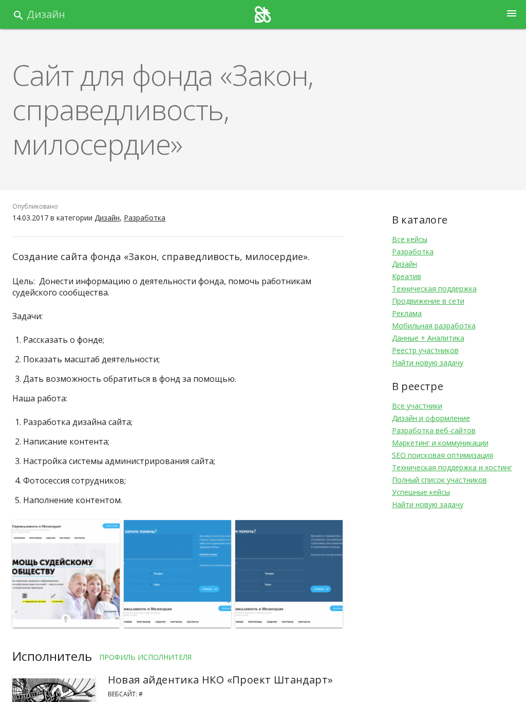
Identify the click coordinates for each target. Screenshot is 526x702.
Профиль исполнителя (145, 657)
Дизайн (46, 14)
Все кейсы (409, 239)
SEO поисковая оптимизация (442, 455)
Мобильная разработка (434, 325)
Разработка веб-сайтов (434, 430)
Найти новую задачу (427, 362)
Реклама (407, 313)
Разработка (144, 218)
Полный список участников (439, 480)
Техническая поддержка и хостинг (452, 467)
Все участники (417, 406)
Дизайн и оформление (431, 418)
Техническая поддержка (434, 288)
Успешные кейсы (421, 492)
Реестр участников (425, 350)
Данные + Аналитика (428, 338)
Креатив (406, 276)
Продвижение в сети (428, 301)
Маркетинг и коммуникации (440, 443)
